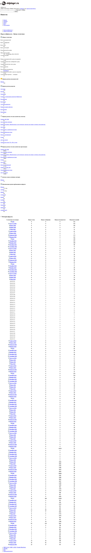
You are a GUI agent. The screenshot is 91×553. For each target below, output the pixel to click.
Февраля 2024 (13, 344)
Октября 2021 (13, 404)
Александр (3, 194)
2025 (13, 239)
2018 (13, 473)
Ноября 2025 (13, 242)
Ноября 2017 (13, 502)
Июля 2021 (13, 410)
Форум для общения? (6, 134)
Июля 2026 (13, 225)
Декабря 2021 (13, 400)
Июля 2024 (13, 275)
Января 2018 (13, 496)
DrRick (2, 197)
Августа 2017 (13, 508)
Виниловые (3, 112)
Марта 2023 (13, 367)
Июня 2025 (13, 252)
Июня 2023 (13, 362)
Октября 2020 (13, 429)
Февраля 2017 (13, 519)
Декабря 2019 (13, 450)
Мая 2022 (13, 389)
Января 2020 (13, 446)
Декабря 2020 (13, 425)
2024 (13, 264)
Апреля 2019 (13, 465)
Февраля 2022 (13, 394)
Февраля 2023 (13, 369)
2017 (13, 498)
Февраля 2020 (13, 444)
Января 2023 (13, 371)
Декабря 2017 (13, 500)
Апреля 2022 (13, 390)
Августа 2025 (13, 248)
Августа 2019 (13, 458)
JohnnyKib (3, 207)
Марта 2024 (13, 342)
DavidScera (6, 70)
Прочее (2, 91)
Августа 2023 (13, 358)
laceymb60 (3, 202)
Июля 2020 (13, 435)
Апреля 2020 (13, 440)
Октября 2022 (13, 379)
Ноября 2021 (13, 402)
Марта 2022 (13, 392)
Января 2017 (13, 521)
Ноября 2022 (13, 377)
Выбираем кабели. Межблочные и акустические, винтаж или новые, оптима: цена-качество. (23, 124)
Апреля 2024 (13, 340)
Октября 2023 (13, 354)
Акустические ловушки (6, 122)
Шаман (2, 81)
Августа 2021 (13, 408)
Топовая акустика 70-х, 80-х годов (9, 142)
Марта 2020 (13, 442)
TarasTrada (3, 205)
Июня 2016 (13, 536)
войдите (22, 8)
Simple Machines (21, 547)
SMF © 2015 (13, 547)
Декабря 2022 (13, 375)
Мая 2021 (13, 414)
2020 (13, 423)
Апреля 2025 (13, 256)
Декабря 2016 (13, 525)
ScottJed (2, 199)
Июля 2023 (13, 360)
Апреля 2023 (13, 365)
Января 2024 (13, 346)
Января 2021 (13, 421)
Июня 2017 (13, 512)
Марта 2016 (13, 542)
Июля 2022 (13, 385)
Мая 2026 (13, 229)
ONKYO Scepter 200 (5, 167)
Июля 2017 (13, 510)
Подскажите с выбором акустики (9, 129)
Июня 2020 (13, 437)
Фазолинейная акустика (6, 132)
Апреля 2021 (13, 415)
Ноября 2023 (13, 352)
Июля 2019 (13, 460)
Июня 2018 (13, 487)
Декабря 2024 (13, 266)
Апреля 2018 (13, 490)
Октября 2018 (13, 479)
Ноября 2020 (13, 427)
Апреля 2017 (13, 515)
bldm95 (2, 192)
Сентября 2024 (13, 271)
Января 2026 (13, 237)
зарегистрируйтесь (31, 8)
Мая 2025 (13, 254)
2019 (13, 448)
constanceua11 (4, 210)
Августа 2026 (13, 223)
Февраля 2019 (13, 469)
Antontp (2, 189)
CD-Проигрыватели (5, 104)
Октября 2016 (13, 529)
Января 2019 (13, 471)
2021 (13, 398)
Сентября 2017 (13, 506)
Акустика (3, 89)
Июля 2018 (13, 485)
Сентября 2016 (13, 531)
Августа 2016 (13, 533)
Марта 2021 (13, 417)
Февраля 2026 (13, 235)
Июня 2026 (13, 227)
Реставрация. (4, 99)
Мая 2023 (13, 364)
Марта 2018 (13, 492)
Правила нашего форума (7, 107)
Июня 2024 (13, 277)
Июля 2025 (13, 250)
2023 (13, 348)
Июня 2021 (13, 412)
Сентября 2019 (13, 456)
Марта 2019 (13, 467)
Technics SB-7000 (5, 119)
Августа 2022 (13, 383)
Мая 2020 (13, 438)
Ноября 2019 (13, 452)
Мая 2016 (13, 538)
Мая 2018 (13, 488)
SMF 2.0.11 (6, 547)
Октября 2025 (13, 244)
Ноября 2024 (13, 267)
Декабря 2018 (13, 475)
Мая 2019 (13, 463)
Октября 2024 (13, 269)
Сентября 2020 (13, 431)
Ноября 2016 (13, 527)
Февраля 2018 (13, 494)
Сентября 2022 (13, 381)
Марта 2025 (13, 258)
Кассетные (3, 101)
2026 (13, 221)
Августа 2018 (13, 483)
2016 (13, 523)
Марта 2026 (13, 233)
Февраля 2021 (13, 419)
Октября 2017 (13, 504)
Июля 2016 (13, 535)
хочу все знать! (4, 139)
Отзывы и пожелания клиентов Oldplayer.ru (11, 96)
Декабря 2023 (13, 350)
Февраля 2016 (13, 544)
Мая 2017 (13, 513)
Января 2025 (13, 262)
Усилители (3, 94)
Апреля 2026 (13, 231)
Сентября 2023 (13, 356)
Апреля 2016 (13, 540)
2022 (13, 373)
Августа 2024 (13, 273)
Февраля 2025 (13, 260)
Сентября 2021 (13, 406)
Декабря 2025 (13, 241)
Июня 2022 (13, 387)
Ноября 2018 (13, 477)
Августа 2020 (13, 433)
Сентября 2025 (13, 246)
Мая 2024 (13, 279)
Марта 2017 (13, 517)
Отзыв (2, 137)
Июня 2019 (13, 462)
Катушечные (4, 109)
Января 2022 (13, 396)
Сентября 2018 (13, 481)
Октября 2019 (13, 454)
